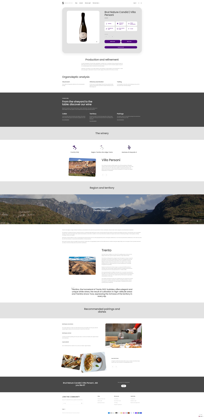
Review (123, 385)
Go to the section (65, 119)
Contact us (133, 398)
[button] (201, 416)
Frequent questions (118, 404)
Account (81, 3)
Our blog (115, 402)
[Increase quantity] (112, 36)
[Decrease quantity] (106, 36)
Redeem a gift (133, 400)
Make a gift (100, 400)
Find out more (95, 3)
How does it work (117, 400)
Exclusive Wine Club (101, 398)
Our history (116, 398)
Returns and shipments (135, 402)
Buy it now (129, 41)
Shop (76, 3)
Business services (101, 402)
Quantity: (106, 34)
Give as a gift (88, 3)
